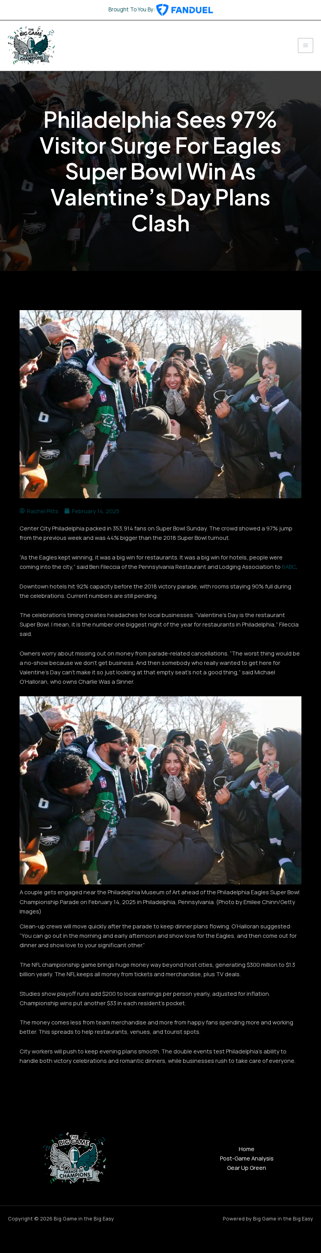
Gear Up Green (246, 1167)
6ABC (289, 566)
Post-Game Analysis (247, 1158)
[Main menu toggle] (305, 45)
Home (246, 1149)
